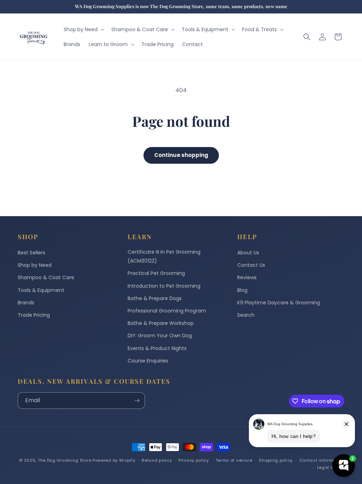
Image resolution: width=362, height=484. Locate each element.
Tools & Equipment (41, 290)
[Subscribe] (137, 400)
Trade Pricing (34, 315)
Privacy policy (194, 460)
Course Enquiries (148, 360)
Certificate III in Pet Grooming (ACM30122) (164, 256)
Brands (26, 302)
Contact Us (251, 265)
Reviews (247, 277)
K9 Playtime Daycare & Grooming (278, 302)
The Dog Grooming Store (64, 460)
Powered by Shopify (114, 460)
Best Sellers (31, 252)
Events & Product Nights (157, 348)
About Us (248, 252)
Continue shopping (181, 155)
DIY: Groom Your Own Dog (160, 335)
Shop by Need (35, 265)
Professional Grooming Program (167, 310)
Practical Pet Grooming (156, 273)
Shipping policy (276, 460)
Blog (242, 290)
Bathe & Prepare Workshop (161, 323)
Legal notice (330, 467)
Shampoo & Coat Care (46, 277)
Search (246, 315)
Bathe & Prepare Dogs (155, 298)
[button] (83, 29)
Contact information (321, 460)
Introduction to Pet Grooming (164, 285)
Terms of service (234, 460)
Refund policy (157, 460)
